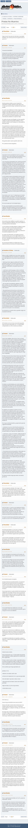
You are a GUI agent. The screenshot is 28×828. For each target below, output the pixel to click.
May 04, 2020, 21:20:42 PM (7, 33)
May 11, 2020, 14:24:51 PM (7, 605)
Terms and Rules (13, 825)
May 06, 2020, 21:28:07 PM (7, 504)
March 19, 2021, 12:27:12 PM (7, 795)
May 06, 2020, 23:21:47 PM (7, 551)
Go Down (3, 27)
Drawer (5, 45)
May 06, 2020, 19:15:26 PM (7, 320)
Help (8, 825)
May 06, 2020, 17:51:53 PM (7, 252)
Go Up (2, 816)
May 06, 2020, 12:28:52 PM (7, 152)
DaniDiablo (6, 98)
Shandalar (6, 31)
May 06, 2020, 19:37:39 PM (7, 485)
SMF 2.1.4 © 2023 (11, 826)
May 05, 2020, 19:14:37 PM (7, 47)
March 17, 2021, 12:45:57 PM (7, 724)
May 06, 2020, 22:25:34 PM (7, 526)
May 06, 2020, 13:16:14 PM (7, 218)
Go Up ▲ (19, 825)
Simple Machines (17, 826)
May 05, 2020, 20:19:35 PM (7, 100)
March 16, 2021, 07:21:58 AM (7, 649)
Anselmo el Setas (8, 250)
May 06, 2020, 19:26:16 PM (7, 335)
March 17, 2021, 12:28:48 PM (7, 696)
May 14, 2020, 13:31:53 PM (7, 619)
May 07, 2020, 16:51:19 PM (7, 576)
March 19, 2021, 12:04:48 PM (7, 745)
